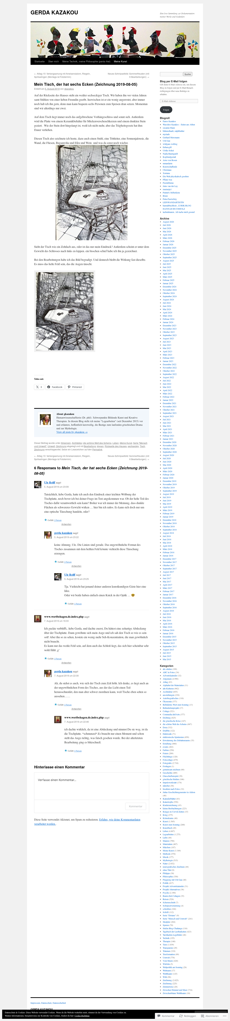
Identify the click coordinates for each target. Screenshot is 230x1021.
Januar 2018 (168, 555)
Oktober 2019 (169, 487)
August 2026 (168, 221)
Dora (165, 727)
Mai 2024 (167, 309)
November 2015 (170, 639)
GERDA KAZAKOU (54, 12)
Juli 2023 (167, 341)
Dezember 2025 (169, 247)
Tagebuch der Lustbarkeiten (174, 931)
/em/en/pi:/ (167, 189)
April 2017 (167, 584)
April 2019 (167, 506)
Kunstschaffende (170, 166)
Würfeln (166, 963)
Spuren (166, 925)
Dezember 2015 (169, 636)
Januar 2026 (168, 244)
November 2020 (170, 445)
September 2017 (170, 568)
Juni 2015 (167, 656)
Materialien (167, 844)
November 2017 (170, 562)
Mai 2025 (167, 270)
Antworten (66, 524)
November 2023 (170, 328)
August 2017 (168, 571)
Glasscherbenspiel (170, 775)
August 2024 (168, 299)
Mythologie (168, 860)
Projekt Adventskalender (173, 886)
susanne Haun (169, 127)
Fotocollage (168, 759)
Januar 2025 (168, 283)
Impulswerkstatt (169, 782)
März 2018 (167, 549)
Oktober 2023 (169, 331)
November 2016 (170, 600)
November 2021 (170, 406)
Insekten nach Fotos (171, 788)
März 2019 (167, 510)
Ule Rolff (49, 482)
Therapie (166, 941)
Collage (166, 711)
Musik (165, 857)
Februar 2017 (168, 591)
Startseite (39, 61)
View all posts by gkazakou (72, 432)
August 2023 (168, 338)
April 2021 (167, 429)
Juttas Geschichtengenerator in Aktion (179, 792)
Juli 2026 (167, 224)
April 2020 (167, 468)
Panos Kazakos (169, 121)
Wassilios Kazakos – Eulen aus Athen (179, 124)
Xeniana (166, 173)
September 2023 (170, 335)
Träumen (166, 951)
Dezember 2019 (169, 481)
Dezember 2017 (169, 558)
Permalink (97, 449)
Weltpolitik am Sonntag (173, 967)
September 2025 (170, 257)
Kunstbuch (167, 827)
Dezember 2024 (169, 286)
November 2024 (170, 289)
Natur (165, 863)
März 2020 (167, 471)
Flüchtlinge (167, 756)
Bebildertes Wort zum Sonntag (176, 704)
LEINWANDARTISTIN (173, 202)
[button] (63, 311)
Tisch (142, 446)
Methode (166, 853)
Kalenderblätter (169, 798)
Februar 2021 (168, 435)
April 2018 (167, 545)
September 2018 (170, 529)
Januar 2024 (168, 322)
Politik (165, 882)
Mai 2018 (167, 542)
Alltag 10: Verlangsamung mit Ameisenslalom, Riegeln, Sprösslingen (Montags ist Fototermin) (62, 75)
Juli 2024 (167, 302)
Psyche (166, 892)
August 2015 (168, 649)
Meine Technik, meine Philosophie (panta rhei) (86, 61)
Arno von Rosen (170, 160)
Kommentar (135, 806)
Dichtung (167, 717)
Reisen (166, 899)
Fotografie (167, 763)
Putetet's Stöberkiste (171, 192)
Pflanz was (167, 179)
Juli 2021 (167, 419)
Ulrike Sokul (168, 150)
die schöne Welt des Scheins (97, 442)
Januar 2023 (168, 361)
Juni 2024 (167, 305)
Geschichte (167, 772)
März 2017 (167, 587)
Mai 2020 (167, 464)
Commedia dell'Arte (171, 714)
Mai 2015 (167, 659)
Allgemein (66, 442)
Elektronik (167, 733)
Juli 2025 (167, 263)
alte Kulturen (168, 688)
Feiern (165, 753)
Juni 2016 (167, 617)
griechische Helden (171, 779)
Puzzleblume (168, 182)
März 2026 (167, 237)
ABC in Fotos (169, 672)
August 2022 (168, 377)
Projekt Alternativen (171, 889)
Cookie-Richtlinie (82, 1015)
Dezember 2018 (169, 519)
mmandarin (167, 163)
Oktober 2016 (169, 604)
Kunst (165, 821)
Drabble (166, 730)
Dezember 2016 (169, 597)
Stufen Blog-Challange (172, 928)
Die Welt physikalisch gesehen (176, 176)
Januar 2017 (168, 594)
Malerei (166, 840)
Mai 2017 (167, 581)
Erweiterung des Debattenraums (176, 740)
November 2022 (170, 367)
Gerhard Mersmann (171, 137)
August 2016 (168, 610)
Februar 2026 (168, 241)
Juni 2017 (167, 578)
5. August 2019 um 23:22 (66, 537)
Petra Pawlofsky (170, 199)
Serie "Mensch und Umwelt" (175, 918)
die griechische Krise (172, 720)
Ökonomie (167, 701)
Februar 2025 (168, 280)
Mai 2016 (167, 620)
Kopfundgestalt (169, 156)
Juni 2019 (167, 500)
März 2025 (167, 276)
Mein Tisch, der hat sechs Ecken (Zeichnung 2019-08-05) (85, 84)
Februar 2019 (168, 513)
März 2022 (167, 393)
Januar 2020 (168, 477)
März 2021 (167, 432)
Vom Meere (168, 960)
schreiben (167, 908)
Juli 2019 (167, 497)
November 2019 (170, 484)
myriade (166, 134)
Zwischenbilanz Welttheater (174, 993)
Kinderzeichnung (170, 805)
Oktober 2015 (169, 643)
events (165, 746)
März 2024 (167, 315)
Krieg (165, 814)
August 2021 (168, 416)
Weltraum (167, 970)
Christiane (167, 169)
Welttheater (167, 973)
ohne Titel (167, 869)
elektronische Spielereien (173, 737)
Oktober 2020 (169, 448)
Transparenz (168, 947)
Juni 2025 (167, 267)
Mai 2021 (167, 425)
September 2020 (170, 451)
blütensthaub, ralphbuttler (173, 130)
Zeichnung (61, 446)
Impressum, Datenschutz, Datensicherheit (48, 1002)
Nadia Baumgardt (170, 153)
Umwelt (51, 446)
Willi (165, 976)
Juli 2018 (167, 536)
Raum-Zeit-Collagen (171, 895)
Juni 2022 (167, 383)
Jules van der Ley (170, 186)
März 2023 (167, 354)
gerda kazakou (63, 533)
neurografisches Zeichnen (174, 866)
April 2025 (167, 273)
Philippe (166, 873)
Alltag (165, 681)
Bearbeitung (90, 446)
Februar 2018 (168, 552)
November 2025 (170, 250)
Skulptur (166, 921)
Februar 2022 (168, 396)
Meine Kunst (120, 61)
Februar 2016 (168, 630)
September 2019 (170, 490)
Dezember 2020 (169, 442)
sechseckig (133, 446)
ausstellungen (168, 694)
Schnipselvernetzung (171, 905)
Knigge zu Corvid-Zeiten (173, 811)
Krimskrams (168, 818)
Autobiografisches (170, 698)
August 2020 (168, 455)
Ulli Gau (166, 140)
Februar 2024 (168, 318)
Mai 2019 (167, 503)
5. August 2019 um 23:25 (76, 578)
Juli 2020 (167, 458)
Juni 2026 (167, 228)
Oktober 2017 (169, 565)
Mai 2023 (167, 348)
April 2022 (167, 390)
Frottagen (167, 766)
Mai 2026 (167, 231)
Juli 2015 (167, 652)
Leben (115, 442)
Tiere (165, 944)
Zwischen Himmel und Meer (175, 989)
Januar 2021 (168, 438)
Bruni (165, 195)
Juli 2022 (167, 380)
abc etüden (167, 669)
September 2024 (170, 296)
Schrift (166, 912)
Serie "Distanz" (169, 915)
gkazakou (69, 88)
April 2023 (167, 351)
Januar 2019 (168, 516)
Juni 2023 (167, 344)
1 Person (57, 520)
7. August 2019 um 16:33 (56, 620)
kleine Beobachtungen (172, 808)
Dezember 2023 (169, 325)
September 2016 (170, 607)
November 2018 (170, 523)
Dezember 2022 (169, 364)
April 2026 (167, 234)
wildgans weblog (170, 143)
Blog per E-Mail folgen (173, 81)
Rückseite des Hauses (116, 446)
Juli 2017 (167, 575)
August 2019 (168, 493)
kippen (100, 446)
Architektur (77, 442)
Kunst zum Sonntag (171, 824)
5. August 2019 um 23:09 (56, 486)
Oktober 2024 (169, 293)
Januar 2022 (168, 399)
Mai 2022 (167, 387)
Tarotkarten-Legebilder (172, 934)
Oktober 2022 (169, 370)
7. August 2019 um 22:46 (76, 721)
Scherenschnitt (169, 902)
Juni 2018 (167, 539)
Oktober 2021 (169, 409)
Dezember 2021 (169, 403)
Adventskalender (170, 675)
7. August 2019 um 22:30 (66, 675)
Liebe (165, 837)
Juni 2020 (167, 461)
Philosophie (168, 876)
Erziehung (167, 743)
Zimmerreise (168, 986)
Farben (166, 750)
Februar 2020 (168, 474)
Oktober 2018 (169, 526)
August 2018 (168, 532)
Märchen (166, 847)
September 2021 (170, 412)
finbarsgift (167, 147)
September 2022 (170, 374)
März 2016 (167, 626)
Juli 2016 (167, 613)
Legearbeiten (168, 834)
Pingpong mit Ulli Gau (172, 879)
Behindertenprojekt (171, 707)
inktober (166, 785)
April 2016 (167, 623)
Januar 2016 (168, 633)
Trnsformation (169, 954)
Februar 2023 (168, 357)
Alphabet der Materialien (173, 685)
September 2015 (170, 646)
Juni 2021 (167, 422)
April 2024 (167, 312)
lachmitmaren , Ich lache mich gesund (179, 212)
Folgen (166, 109)
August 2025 (168, 260)
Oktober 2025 (169, 254)
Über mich (53, 61)
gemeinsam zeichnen (171, 769)
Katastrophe (168, 801)
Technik (166, 938)
